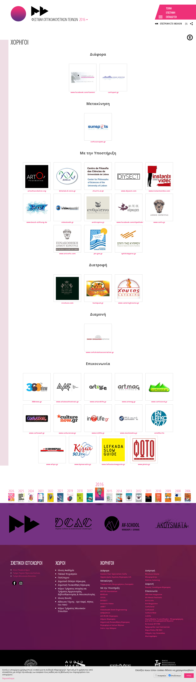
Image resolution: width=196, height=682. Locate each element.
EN (186, 24)
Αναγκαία (162, 675)
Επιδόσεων (176, 675)
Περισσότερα (8, 678)
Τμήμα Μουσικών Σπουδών (24, 576)
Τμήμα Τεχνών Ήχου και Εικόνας (26, 573)
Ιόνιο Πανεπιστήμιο (21, 570)
